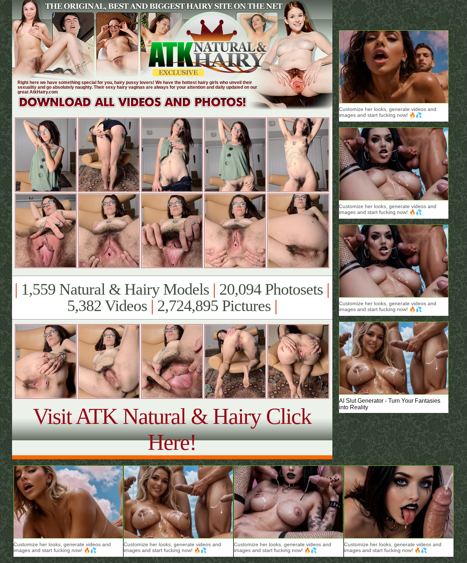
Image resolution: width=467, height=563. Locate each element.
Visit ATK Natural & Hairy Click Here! (172, 429)
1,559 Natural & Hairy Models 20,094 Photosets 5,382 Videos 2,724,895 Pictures (172, 297)
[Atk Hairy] (139, 107)
